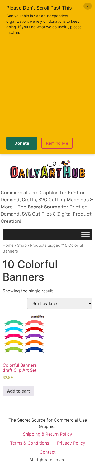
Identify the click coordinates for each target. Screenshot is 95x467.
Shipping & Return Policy (47, 434)
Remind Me (57, 143)
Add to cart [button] (18, 391)
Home (8, 245)
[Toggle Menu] (85, 234)
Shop (22, 245)
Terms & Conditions (29, 443)
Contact (48, 452)
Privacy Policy (71, 443)
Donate (21, 143)
